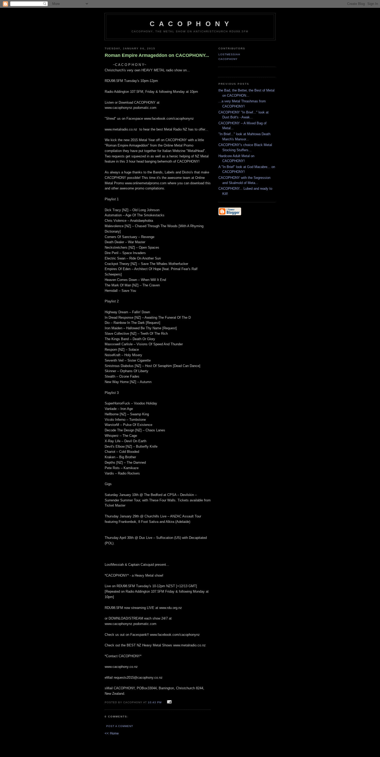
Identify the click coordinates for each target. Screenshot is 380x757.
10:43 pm (155, 702)
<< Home (112, 733)
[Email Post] (168, 702)
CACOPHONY (228, 59)
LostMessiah (229, 54)
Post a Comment (119, 726)
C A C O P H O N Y (190, 24)
